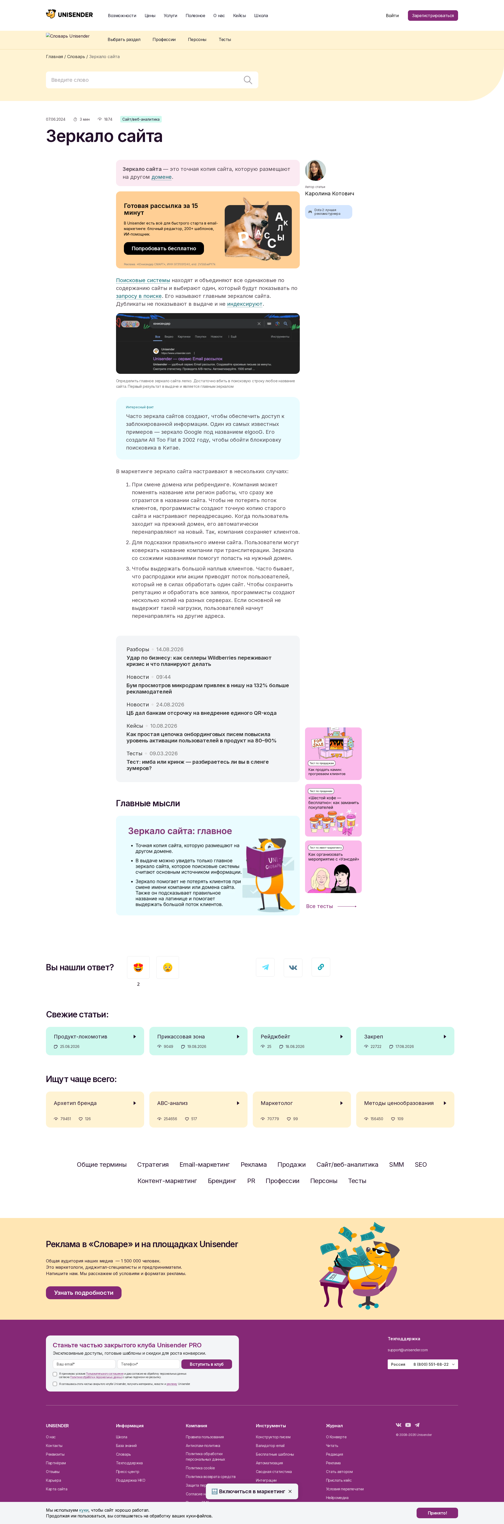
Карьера (53, 1480)
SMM (396, 1164)
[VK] (398, 1426)
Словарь (123, 1454)
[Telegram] (417, 1426)
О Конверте (336, 1437)
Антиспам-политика (203, 1445)
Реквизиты (55, 1454)
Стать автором (339, 1471)
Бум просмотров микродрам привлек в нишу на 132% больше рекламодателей (208, 688)
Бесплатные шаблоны (275, 1454)
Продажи (291, 1164)
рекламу (172, 1383)
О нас (51, 1437)
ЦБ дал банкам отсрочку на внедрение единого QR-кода (202, 713)
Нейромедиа (337, 1497)
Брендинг (222, 1181)
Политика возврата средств (210, 1476)
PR (251, 1181)
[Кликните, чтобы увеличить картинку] (208, 343)
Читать (332, 1445)
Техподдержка (129, 1463)
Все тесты (319, 906)
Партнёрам (56, 1463)
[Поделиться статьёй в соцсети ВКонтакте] (293, 968)
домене (161, 177)
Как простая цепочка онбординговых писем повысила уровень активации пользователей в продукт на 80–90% (202, 737)
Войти (392, 15)
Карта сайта (56, 1489)
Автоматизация (269, 1463)
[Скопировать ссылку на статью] (321, 967)
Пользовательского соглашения (104, 1373)
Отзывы (53, 1471)
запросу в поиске (139, 296)
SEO (421, 1164)
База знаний (126, 1445)
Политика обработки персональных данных (205, 1456)
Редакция (334, 1454)
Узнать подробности (83, 1292)
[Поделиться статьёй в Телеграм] (265, 967)
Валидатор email (270, 1445)
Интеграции (266, 1480)
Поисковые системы (143, 280)
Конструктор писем (273, 1437)
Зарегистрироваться (433, 15)
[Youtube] (408, 1426)
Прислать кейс (339, 1480)
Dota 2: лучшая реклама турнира (324, 212)
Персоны (324, 1181)
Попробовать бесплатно (164, 248)
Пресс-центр (127, 1471)
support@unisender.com (408, 1350)
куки (83, 1510)
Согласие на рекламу (204, 1494)
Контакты (54, 1445)
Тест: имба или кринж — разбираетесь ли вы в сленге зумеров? (198, 765)
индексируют (244, 304)
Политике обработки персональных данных (96, 1377)
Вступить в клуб (207, 1364)
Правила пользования (205, 1437)
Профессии (283, 1181)
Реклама (254, 1164)
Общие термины (102, 1164)
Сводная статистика (274, 1471)
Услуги (170, 15)
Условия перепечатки (345, 1489)
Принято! (437, 1513)
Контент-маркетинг (167, 1181)
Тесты (357, 1181)
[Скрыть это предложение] (290, 1491)
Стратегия (153, 1164)
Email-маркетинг (205, 1164)
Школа (261, 15)
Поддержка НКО (130, 1480)
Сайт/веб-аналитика (141, 119)
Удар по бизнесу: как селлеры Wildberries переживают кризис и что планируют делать (199, 661)
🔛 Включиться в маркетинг (248, 1491)
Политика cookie (200, 1468)
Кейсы (239, 15)
